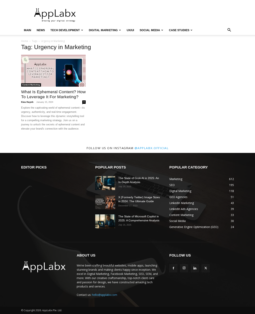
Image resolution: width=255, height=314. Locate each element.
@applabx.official (151, 148)
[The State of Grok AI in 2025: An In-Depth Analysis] (105, 183)
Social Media (150, 30)
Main (27, 30)
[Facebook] (173, 268)
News (41, 30)
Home (24, 41)
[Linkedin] (195, 268)
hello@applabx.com (104, 295)
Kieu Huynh (27, 102)
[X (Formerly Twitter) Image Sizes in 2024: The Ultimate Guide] (105, 202)
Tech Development (65, 30)
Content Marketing (31, 85)
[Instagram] (184, 268)
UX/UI (130, 30)
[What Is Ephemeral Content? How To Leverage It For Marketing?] (53, 71)
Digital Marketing (103, 30)
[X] (206, 268)
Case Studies (179, 30)
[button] (229, 30)
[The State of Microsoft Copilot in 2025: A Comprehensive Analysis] (105, 221)
